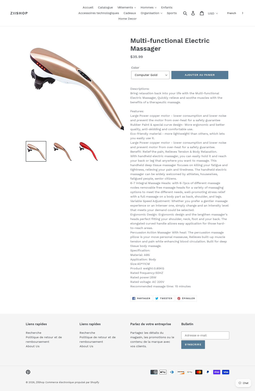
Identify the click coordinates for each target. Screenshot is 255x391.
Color (135, 67)
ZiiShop (19, 13)
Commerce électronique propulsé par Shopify (72, 382)
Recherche (33, 333)
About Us (32, 346)
